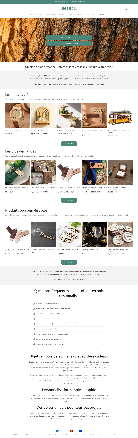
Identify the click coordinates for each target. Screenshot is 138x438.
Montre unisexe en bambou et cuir (14, 131)
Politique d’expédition (67, 434)
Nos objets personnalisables (40, 395)
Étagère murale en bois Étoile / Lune (67, 131)
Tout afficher (69, 144)
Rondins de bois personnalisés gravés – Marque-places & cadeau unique (118, 250)
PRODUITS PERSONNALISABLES (69, 43)
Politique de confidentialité (51, 434)
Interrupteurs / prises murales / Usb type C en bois (43, 188)
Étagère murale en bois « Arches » (40, 131)
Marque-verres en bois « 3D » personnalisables (90, 250)
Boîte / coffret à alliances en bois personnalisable (117, 188)
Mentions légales (98, 434)
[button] (37, 15)
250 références (101, 365)
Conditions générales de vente (83, 434)
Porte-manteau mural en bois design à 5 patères (93, 131)
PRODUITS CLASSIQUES (69, 37)
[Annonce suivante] (132, 2)
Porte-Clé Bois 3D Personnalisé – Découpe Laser (68, 250)
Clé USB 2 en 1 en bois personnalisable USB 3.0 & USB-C (68, 188)
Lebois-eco (20, 434)
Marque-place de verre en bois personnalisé (43, 249)
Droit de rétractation (119, 434)
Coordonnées (108, 434)
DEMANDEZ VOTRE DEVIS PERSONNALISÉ (69, 280)
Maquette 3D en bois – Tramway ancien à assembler (119, 131)
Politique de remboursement (34, 434)
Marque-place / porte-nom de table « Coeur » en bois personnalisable (94, 188)
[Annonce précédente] (6, 2)
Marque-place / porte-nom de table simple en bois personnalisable (17, 188)
